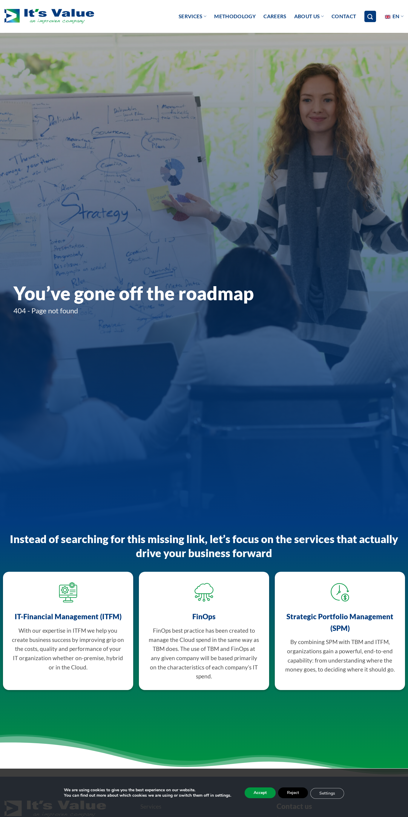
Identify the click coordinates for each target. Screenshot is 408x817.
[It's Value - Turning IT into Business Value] (49, 16)
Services (191, 16)
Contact (344, 16)
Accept (260, 792)
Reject (293, 792)
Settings (327, 793)
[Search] (370, 16)
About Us (307, 16)
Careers (274, 16)
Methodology (235, 16)
